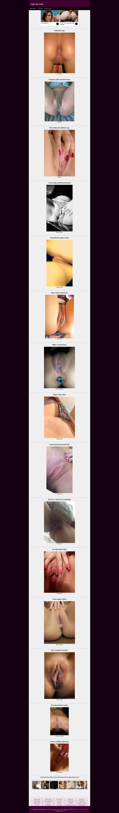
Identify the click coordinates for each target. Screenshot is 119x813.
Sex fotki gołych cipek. (59, 549)
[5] (46, 777)
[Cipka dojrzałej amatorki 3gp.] (59, 492)
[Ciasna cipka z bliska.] (59, 643)
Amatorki (59, 803)
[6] (48, 777)
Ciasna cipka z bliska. (59, 599)
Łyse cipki (59, 801)
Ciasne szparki (37, 801)
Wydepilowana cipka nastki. (59, 238)
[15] (64, 777)
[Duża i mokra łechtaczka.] (59, 338)
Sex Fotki (48, 803)
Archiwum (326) (81, 804)
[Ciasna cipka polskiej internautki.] (59, 231)
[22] (78, 777)
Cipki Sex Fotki (37, 4)
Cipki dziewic (70, 799)
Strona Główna (33, 8)
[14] (62, 777)
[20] (74, 777)
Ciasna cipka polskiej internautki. (59, 183)
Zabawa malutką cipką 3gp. (59, 741)
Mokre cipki (81, 799)
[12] (58, 777)
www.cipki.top (49, 809)
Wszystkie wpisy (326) (68, 809)
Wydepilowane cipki (70, 804)
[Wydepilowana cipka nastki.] (59, 286)
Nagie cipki (81, 801)
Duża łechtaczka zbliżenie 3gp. (59, 128)
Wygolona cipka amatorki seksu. (59, 79)
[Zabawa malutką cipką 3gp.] (59, 771)
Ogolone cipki (71, 801)
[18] (70, 777)
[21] (76, 777)
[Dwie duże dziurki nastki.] (59, 734)
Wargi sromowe (37, 803)
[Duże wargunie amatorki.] (59, 698)
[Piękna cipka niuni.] (59, 437)
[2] (42, 777)
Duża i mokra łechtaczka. (59, 293)
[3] (43, 777)
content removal (59, 811)
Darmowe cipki (37, 799)
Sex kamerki (59, 804)
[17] (68, 777)
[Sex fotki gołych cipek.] (59, 592)
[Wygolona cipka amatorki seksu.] (59, 121)
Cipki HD (70, 803)
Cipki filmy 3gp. (59, 30)
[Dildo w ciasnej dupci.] (59, 387)
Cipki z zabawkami (48, 801)
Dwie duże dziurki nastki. (59, 705)
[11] (56, 777)
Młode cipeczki (48, 799)
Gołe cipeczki (59, 799)
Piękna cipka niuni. (59, 394)
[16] (66, 777)
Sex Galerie (40, 8)
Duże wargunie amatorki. (59, 650)
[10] (54, 777)
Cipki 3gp (37, 804)
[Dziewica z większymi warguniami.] (59, 542)
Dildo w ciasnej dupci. (59, 345)
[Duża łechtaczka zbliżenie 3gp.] (59, 176)
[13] (60, 777)
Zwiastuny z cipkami (81, 803)
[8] (51, 777)
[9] (52, 777)
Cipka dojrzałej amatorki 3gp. (59, 444)
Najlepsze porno (48, 8)
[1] (41, 777)
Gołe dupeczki (48, 804)
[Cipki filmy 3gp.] (59, 72)
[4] (45, 777)
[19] (72, 777)
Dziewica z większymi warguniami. (59, 499)
